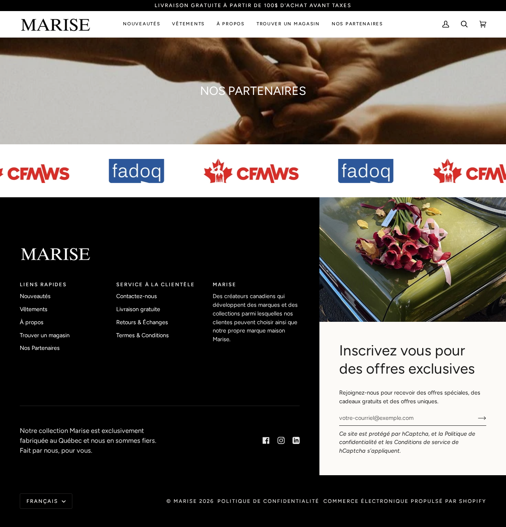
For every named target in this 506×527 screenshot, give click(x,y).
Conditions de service (422, 442)
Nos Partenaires (40, 347)
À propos (31, 322)
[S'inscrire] (475, 418)
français (43, 501)
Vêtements (33, 309)
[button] (141, 24)
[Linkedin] (296, 440)
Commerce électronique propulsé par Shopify (404, 501)
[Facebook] (266, 440)
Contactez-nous (136, 296)
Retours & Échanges (142, 322)
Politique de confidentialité (268, 501)
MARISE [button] (224, 284)
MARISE (185, 501)
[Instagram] (281, 440)
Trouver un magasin (45, 335)
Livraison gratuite (138, 309)
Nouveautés (35, 296)
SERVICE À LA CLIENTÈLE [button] (155, 284)
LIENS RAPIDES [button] (43, 284)
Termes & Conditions (142, 335)
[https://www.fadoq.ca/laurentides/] (132, 171)
